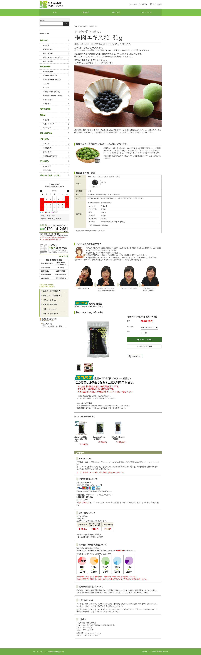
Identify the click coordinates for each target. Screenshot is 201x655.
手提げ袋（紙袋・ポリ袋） (50, 175)
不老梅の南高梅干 (50, 305)
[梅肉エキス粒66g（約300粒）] (100, 428)
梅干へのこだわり (50, 309)
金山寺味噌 (47, 170)
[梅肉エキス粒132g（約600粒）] (118, 428)
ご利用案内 (85, 12)
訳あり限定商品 (46, 133)
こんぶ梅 (46, 84)
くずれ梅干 (47, 104)
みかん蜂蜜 (47, 166)
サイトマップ (146, 12)
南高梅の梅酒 (45, 109)
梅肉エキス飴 (48, 61)
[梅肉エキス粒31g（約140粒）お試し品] (81, 428)
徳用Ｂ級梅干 (48, 100)
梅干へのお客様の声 (51, 314)
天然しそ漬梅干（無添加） (52, 79)
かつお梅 (46, 88)
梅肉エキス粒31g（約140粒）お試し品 (80, 439)
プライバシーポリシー (39, 651)
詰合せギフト (48, 152)
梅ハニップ (47, 128)
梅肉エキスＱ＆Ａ (50, 300)
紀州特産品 (44, 161)
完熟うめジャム (48, 124)
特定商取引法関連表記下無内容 (56, 651)
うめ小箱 (46, 144)
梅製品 (42, 115)
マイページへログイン (139, 4)
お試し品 (46, 45)
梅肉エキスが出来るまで (52, 295)
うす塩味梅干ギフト (50, 156)
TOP (54, 12)
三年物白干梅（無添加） (52, 92)
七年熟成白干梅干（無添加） (53, 96)
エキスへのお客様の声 (51, 291)
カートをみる (157, 4)
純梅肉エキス (48, 49)
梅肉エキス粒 (93, 26)
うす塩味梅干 (48, 71)
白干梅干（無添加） (50, 75)
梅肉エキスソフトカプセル (52, 57)
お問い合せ (116, 12)
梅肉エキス (83, 26)
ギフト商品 (44, 139)
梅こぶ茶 (46, 120)
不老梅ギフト (48, 148)
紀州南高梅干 (45, 66)
